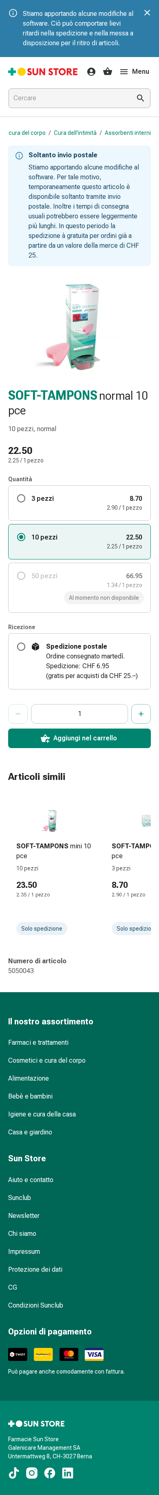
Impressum (24, 1251)
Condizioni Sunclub (35, 1305)
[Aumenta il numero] (141, 714)
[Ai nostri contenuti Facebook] (49, 1473)
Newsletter (24, 1216)
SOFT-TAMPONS (52, 395)
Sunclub (19, 1198)
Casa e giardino (30, 1132)
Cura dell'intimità (75, 133)
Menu (140, 71)
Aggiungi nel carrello (85, 738)
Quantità (20, 479)
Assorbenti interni (128, 133)
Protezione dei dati (35, 1269)
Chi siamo (22, 1233)
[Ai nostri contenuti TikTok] (14, 1473)
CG (12, 1287)
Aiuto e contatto (30, 1180)
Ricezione (21, 627)
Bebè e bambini (30, 1096)
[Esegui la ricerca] (140, 98)
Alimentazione (28, 1078)
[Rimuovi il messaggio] (147, 13)
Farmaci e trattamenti (38, 1042)
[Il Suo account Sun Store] (89, 72)
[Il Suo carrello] (107, 72)
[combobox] (68, 98)
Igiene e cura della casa (42, 1114)
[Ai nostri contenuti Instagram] (32, 1473)
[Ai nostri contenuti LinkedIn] (67, 1473)
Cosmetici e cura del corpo (47, 1060)
